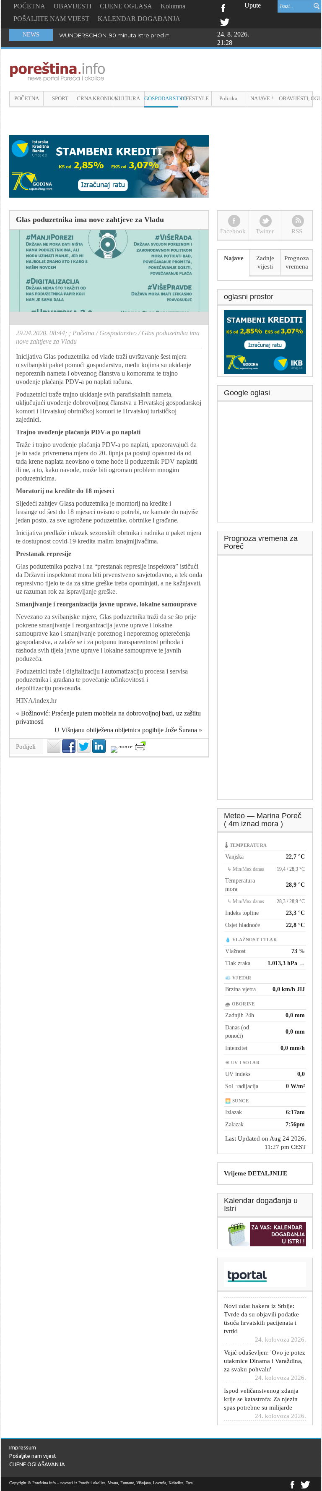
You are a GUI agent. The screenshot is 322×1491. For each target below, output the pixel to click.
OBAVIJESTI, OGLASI (296, 98)
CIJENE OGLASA (126, 6)
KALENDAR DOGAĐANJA (139, 18)
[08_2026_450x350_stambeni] (265, 341)
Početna (83, 333)
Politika (228, 98)
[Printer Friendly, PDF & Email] (140, 746)
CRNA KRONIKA (94, 98)
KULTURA (127, 98)
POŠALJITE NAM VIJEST (51, 18)
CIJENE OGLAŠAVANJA (37, 1464)
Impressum (22, 1447)
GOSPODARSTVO (161, 98)
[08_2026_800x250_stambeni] (109, 165)
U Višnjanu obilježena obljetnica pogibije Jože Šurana (126, 730)
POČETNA (29, 6)
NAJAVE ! (261, 98)
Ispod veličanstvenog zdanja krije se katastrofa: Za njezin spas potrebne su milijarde (261, 1387)
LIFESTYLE (195, 98)
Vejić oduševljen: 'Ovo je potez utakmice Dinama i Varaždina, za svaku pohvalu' (264, 1348)
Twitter (224, 21)
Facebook (223, 7)
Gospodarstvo (118, 333)
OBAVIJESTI (72, 6)
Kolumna (173, 6)
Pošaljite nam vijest (32, 1456)
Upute (252, 5)
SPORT (60, 98)
